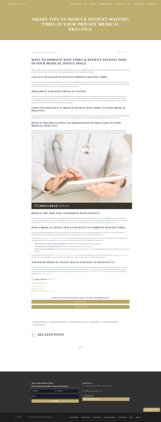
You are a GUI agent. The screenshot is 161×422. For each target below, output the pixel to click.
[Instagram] (20, 416)
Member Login (138, 4)
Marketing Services (106, 4)
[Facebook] (15, 416)
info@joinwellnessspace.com (44, 290)
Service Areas (122, 417)
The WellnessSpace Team (94, 271)
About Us (93, 4)
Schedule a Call (152, 4)
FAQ (85, 4)
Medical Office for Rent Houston (58, 322)
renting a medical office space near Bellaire (52, 238)
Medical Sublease (94, 322)
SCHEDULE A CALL (80, 301)
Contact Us (120, 4)
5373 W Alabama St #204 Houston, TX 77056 (97, 386)
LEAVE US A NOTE (80, 307)
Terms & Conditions (109, 417)
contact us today (46, 273)
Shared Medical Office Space (110, 322)
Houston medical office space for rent (65, 255)
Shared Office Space (39, 325)
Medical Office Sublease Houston (78, 322)
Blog (128, 4)
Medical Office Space (37, 52)
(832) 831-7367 (89, 396)
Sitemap (138, 417)
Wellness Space (123, 255)
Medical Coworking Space (40, 322)
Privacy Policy (97, 417)
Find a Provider (76, 4)
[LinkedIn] (18, 416)
